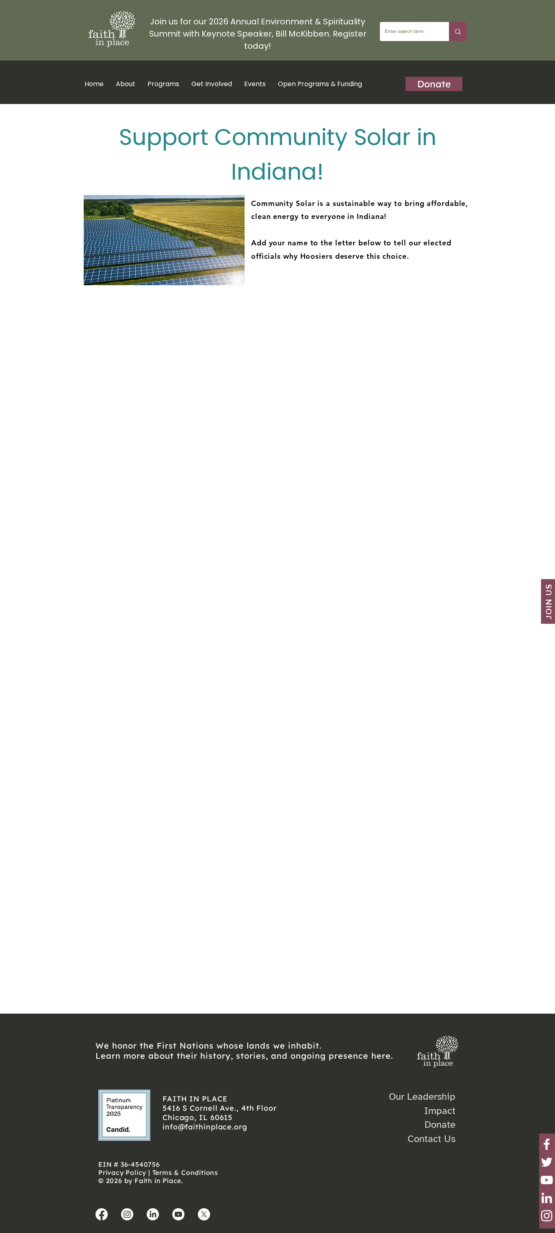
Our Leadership (422, 1096)
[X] (204, 1214)
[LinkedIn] (546, 1197)
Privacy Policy (122, 1172)
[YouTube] (546, 1179)
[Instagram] (546, 1215)
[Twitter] (546, 1162)
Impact (439, 1111)
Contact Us (431, 1139)
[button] (163, 84)
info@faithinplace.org (205, 1126)
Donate (440, 1124)
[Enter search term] (458, 31)
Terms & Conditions (185, 1172)
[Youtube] (178, 1214)
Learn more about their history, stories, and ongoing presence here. (244, 1056)
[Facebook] (546, 1144)
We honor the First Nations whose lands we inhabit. (208, 1045)
